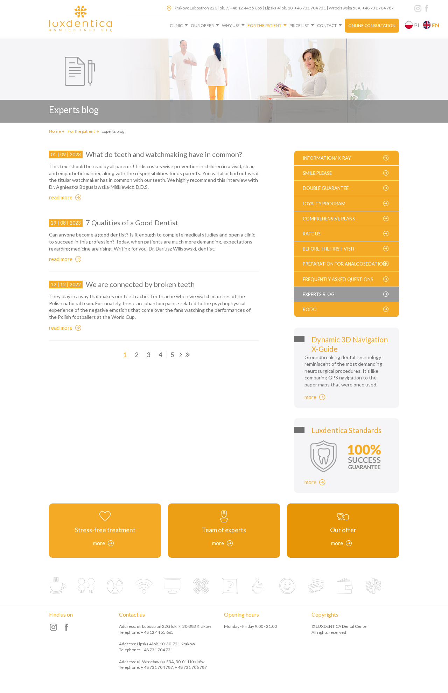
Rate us (312, 233)
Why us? (230, 25)
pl (417, 25)
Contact (327, 25)
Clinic (176, 25)
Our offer (202, 25)
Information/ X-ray (327, 158)
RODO (310, 309)
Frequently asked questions (338, 279)
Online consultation (372, 25)
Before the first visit (329, 249)
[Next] (180, 354)
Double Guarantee (326, 188)
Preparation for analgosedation (344, 264)
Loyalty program (324, 203)
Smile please (317, 173)
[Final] (187, 354)
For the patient (264, 25)
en (435, 25)
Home (55, 131)
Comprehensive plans (329, 218)
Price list (299, 25)
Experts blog (319, 294)
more (310, 397)
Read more (60, 197)
